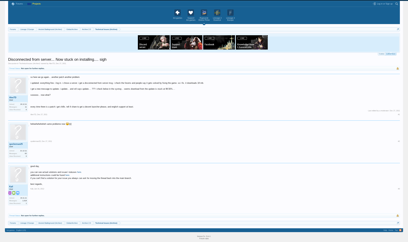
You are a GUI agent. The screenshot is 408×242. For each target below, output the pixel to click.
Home (391, 230)
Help (385, 230)
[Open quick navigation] (398, 29)
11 (26, 107)
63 (26, 153)
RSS (400, 230)
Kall (11, 186)
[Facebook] (219, 48)
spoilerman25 (16, 144)
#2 (399, 141)
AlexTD (52, 63)
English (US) (21, 230)
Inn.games (11, 230)
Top (396, 230)
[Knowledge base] (252, 48)
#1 (399, 114)
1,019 (24, 201)
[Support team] (186, 48)
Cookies (381, 54)
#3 (399, 189)
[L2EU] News (390, 54)
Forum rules (204, 238)
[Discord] (154, 48)
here (79, 172)
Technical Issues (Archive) (29, 63)
